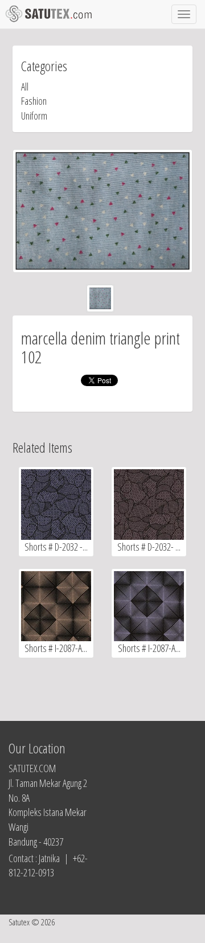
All (24, 86)
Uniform (34, 115)
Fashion (34, 101)
